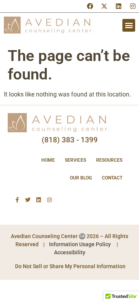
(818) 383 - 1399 (70, 139)
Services (75, 160)
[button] (128, 25)
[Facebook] (90, 6)
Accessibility (69, 252)
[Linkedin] (118, 6)
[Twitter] (27, 199)
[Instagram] (133, 6)
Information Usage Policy (80, 244)
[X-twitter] (104, 6)
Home (48, 160)
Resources (109, 160)
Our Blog (81, 178)
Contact (112, 178)
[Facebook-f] (17, 199)
